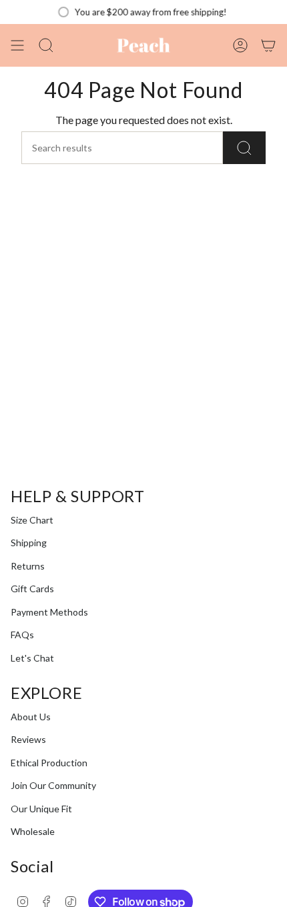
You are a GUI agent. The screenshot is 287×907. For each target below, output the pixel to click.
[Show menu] (17, 45)
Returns (28, 566)
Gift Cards (32, 588)
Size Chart (32, 520)
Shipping (29, 542)
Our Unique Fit (41, 808)
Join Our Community (53, 785)
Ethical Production (49, 762)
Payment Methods (49, 612)
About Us (31, 716)
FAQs (22, 634)
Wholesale (33, 831)
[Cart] (268, 45)
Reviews (28, 739)
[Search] (244, 147)
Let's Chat (32, 658)
